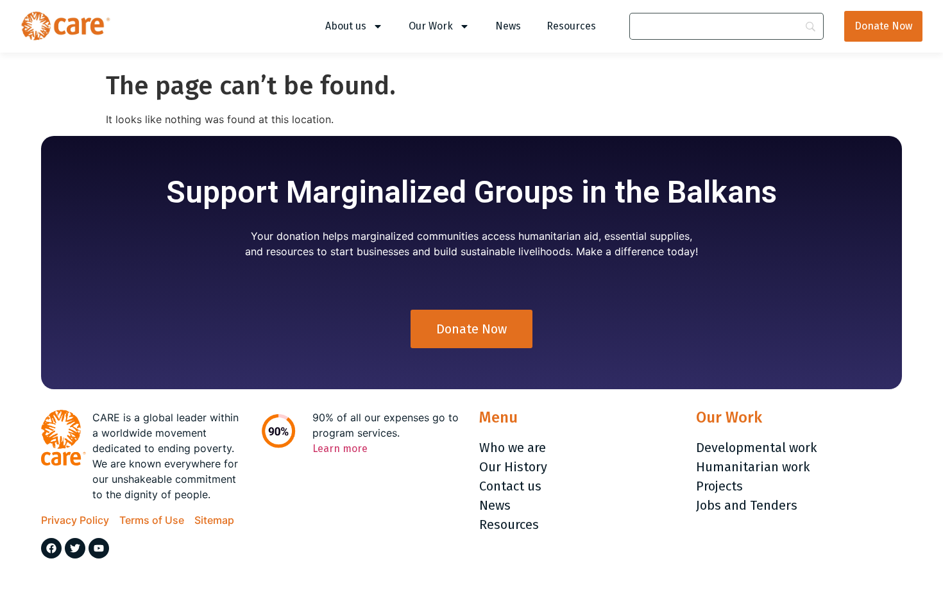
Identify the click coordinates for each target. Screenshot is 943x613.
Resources (571, 26)
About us (345, 26)
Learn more (340, 448)
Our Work (431, 26)
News (508, 26)
